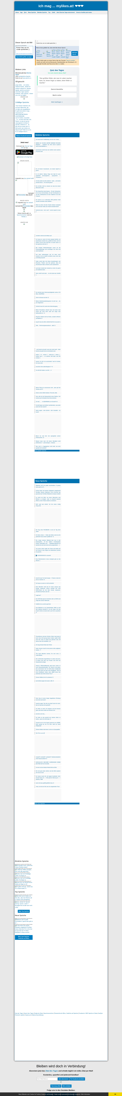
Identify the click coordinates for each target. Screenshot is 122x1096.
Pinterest (64, 25)
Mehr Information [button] (85, 1094)
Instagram (49, 25)
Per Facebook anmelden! (77, 16)
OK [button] (115, 1094)
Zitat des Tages (51, 9)
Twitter (71, 25)
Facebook (56, 25)
